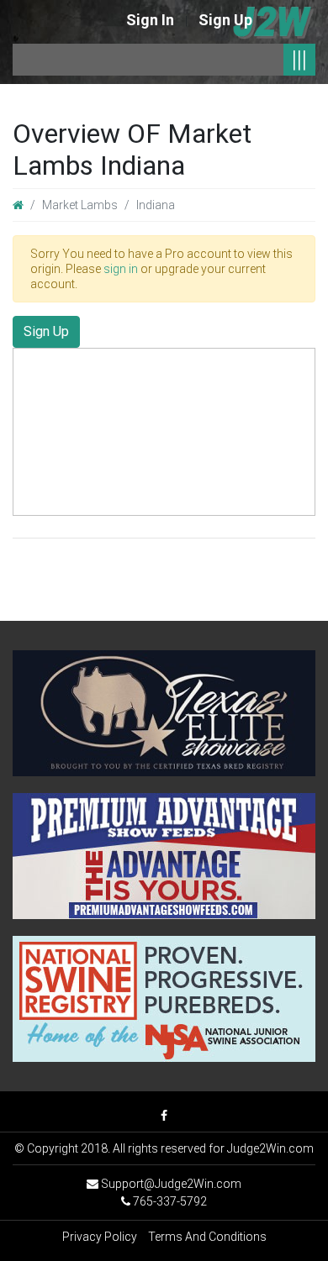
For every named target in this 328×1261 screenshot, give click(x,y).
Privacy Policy (99, 1236)
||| (299, 59)
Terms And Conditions (207, 1236)
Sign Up (225, 20)
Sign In (150, 20)
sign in (120, 269)
